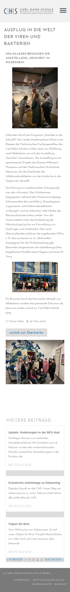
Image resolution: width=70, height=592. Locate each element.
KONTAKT (61, 584)
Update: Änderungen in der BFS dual (34, 432)
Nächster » (54, 559)
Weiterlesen (19, 465)
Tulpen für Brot (18, 524)
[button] (63, 10)
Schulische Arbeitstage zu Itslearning (34, 482)
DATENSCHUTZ (42, 584)
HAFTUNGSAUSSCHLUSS (48, 580)
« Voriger (15, 559)
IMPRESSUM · (23, 580)
